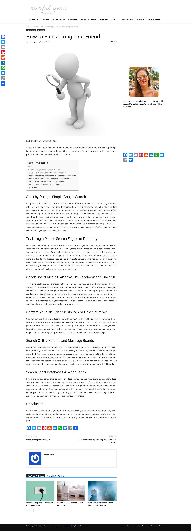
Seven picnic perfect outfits (38, 440)
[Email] (3, 47)
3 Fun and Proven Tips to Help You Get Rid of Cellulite (97, 441)
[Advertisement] (144, 45)
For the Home (38, 27)
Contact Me (34, 19)
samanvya (32, 42)
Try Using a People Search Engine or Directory (47, 173)
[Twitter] (3, 42)
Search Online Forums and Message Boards (46, 182)
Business (72, 19)
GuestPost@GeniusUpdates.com (78, 526)
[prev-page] (27, 510)
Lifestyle (141, 526)
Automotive (58, 19)
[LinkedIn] (3, 62)
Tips (147, 526)
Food (139, 19)
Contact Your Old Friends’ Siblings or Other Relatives (49, 179)
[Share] (3, 83)
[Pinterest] (3, 52)
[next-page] (32, 510)
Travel (133, 526)
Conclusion (32, 188)
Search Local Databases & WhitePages (44, 185)
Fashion (104, 19)
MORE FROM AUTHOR (56, 476)
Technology (154, 19)
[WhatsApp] (3, 68)
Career (115, 19)
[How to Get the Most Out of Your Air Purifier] (71, 491)
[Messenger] (3, 73)
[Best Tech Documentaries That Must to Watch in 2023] (102, 491)
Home (46, 19)
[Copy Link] (3, 78)
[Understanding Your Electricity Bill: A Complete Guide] (40, 491)
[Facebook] (3, 36)
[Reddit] (3, 57)
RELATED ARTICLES (36, 476)
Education (127, 19)
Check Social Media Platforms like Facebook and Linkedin (52, 176)
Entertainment (88, 19)
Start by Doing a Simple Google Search (44, 170)
